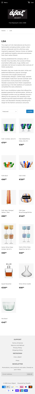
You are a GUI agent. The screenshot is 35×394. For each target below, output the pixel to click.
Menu (6, 2)
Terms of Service (17, 343)
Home (3, 30)
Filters (30, 111)
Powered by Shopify (24, 383)
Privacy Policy (17, 347)
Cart (32, 2)
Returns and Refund (17, 345)
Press (17, 360)
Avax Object (12, 383)
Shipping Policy (17, 350)
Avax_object (17, 357)
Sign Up (29, 374)
